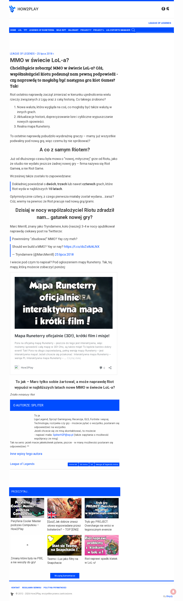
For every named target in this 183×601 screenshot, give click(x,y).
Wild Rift (61, 30)
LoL (20, 30)
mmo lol (73, 464)
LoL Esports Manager (118, 30)
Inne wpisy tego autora (26, 454)
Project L (98, 30)
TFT (25, 30)
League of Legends (160, 23)
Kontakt (15, 588)
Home (13, 30)
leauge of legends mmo (107, 464)
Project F (85, 30)
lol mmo (84, 464)
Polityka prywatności (55, 588)
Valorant (73, 30)
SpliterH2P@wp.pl (63, 434)
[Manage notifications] (173, 592)
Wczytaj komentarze (65, 576)
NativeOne (64, 568)
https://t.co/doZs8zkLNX (81, 246)
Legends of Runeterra (41, 30)
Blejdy (169, 596)
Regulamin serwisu (31, 588)
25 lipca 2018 (64, 254)
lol (92, 464)
